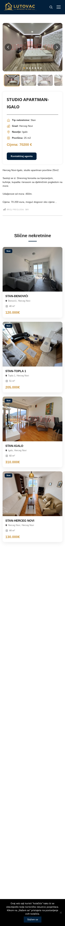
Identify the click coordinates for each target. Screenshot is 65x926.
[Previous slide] (8, 47)
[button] (24, 68)
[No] (60, 912)
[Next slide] (56, 47)
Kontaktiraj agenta (22, 156)
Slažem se (32, 919)
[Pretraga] (51, 7)
